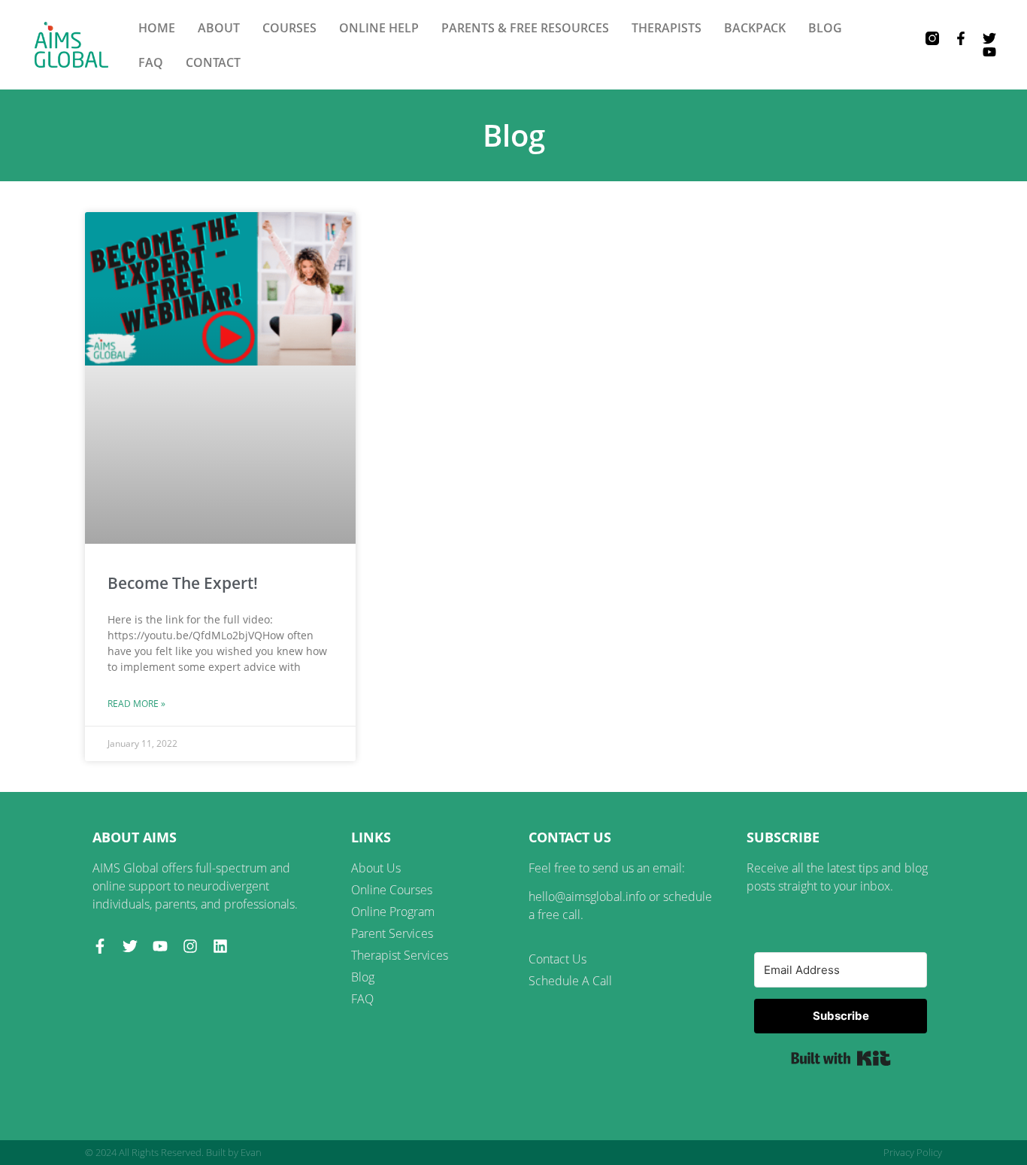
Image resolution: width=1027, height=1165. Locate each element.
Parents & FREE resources (525, 28)
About (219, 28)
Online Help (379, 28)
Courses (289, 28)
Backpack (755, 28)
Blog (825, 28)
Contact (213, 62)
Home (156, 28)
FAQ (150, 62)
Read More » (136, 703)
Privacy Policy (912, 1152)
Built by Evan (234, 1152)
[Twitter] (989, 38)
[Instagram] (190, 946)
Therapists (666, 28)
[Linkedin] (220, 946)
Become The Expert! (183, 582)
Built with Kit (841, 1058)
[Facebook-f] (961, 38)
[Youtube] (989, 52)
